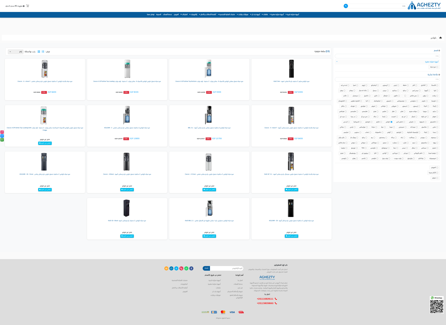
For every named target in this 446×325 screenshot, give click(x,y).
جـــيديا (353, 116)
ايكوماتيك (377, 101)
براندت (434, 96)
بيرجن (384, 90)
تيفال (413, 148)
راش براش (341, 137)
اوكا (425, 132)
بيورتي (422, 137)
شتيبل (434, 148)
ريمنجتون (382, 137)
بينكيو (394, 90)
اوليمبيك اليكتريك (412, 132)
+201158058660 (266, 303)
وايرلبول (409, 158)
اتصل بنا (240, 280)
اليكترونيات (183, 284)
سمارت (394, 143)
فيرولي (394, 106)
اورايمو (399, 132)
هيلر (374, 111)
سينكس (423, 148)
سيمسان (355, 96)
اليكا (425, 106)
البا (367, 101)
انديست (393, 116)
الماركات (184, 14)
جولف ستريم (413, 111)
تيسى (404, 148)
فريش (373, 106)
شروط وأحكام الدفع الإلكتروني (236, 296)
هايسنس (364, 111)
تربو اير (406, 153)
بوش (341, 90)
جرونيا (425, 111)
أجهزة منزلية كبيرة (293, 14)
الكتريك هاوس (355, 101)
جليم (434, 111)
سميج (384, 143)
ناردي (351, 127)
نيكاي (342, 127)
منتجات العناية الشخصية (227, 14)
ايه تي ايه (344, 85)
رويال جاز (353, 137)
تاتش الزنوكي (418, 153)
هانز (393, 111)
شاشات (265, 14)
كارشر (378, 122)
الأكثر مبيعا (432, 173)
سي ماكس (413, 96)
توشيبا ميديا (432, 153)
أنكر (414, 85)
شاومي (373, 158)
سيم (413, 143)
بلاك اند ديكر (363, 90)
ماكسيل (423, 127)
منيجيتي (401, 127)
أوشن (388, 132)
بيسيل (375, 90)
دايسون (388, 101)
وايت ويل (385, 158)
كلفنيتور (433, 122)
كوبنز (423, 101)
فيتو (341, 153)
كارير (375, 96)
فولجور (363, 106)
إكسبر (363, 158)
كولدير (433, 38)
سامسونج (424, 143)
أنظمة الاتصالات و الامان (208, 14)
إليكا (434, 106)
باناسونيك (378, 132)
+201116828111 (266, 299)
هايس (384, 111)
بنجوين (356, 132)
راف (401, 137)
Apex (404, 85)
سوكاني (374, 143)
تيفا (394, 148)
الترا (375, 153)
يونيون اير (365, 153)
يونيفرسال (352, 153)
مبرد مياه (433, 67)
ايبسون (404, 106)
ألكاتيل (423, 85)
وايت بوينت (397, 158)
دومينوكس (400, 101)
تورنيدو (353, 148)
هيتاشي (341, 111)
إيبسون (415, 106)
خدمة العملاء (167, 14)
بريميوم (433, 137)
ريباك (392, 137)
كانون (396, 96)
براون (424, 96)
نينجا (434, 132)
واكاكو (420, 158)
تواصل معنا (150, 14)
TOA (363, 148)
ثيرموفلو (384, 148)
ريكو (363, 137)
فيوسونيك (432, 158)
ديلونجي (413, 101)
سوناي (363, 143)
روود (434, 143)
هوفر (434, 116)
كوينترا (433, 101)
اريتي (395, 85)
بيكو (404, 90)
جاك (374, 116)
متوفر (434, 178)
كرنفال (385, 96)
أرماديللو (373, 85)
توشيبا (343, 148)
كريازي (411, 122)
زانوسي (343, 158)
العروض (176, 14)
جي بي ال (364, 116)
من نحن (240, 288)
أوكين (384, 153)
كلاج (344, 96)
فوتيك (353, 106)
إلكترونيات (193, 14)
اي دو (403, 116)
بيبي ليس (415, 90)
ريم (372, 137)
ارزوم (363, 85)
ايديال (413, 116)
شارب (404, 143)
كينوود (421, 122)
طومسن (372, 148)
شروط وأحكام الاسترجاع (235, 291)
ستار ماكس (341, 143)
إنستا (383, 116)
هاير (401, 111)
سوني (353, 143)
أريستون (385, 85)
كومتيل (367, 122)
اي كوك (423, 116)
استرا (354, 85)
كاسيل (366, 96)
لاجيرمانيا (356, 122)
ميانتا (373, 127)
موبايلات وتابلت (243, 14)
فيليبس (346, 132)
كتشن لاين (399, 122)
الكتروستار (342, 101)
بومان (351, 90)
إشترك (206, 268)
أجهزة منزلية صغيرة (277, 14)
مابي (434, 127)
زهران (354, 158)
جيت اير (342, 116)
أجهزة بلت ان (255, 14)
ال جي (345, 122)
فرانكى (383, 106)
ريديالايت (411, 137)
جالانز (342, 106)
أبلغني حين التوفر (46, 143)
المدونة (158, 14)
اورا (435, 90)
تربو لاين (395, 153)
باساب (367, 132)
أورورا (426, 90)
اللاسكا (433, 85)
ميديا (391, 127)
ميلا (382, 127)
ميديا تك (412, 127)
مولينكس (362, 127)
